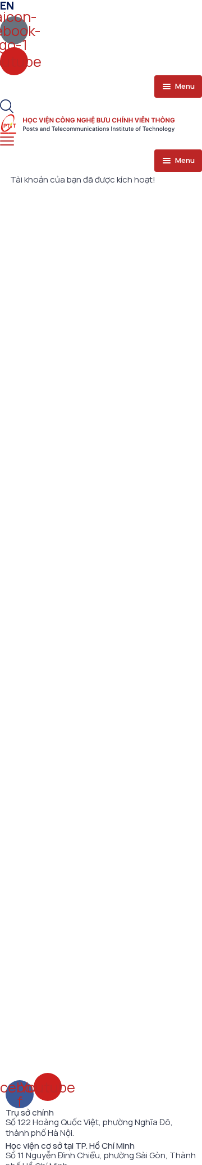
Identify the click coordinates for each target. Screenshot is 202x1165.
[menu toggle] (7, 141)
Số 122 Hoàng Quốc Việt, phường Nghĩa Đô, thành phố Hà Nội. (89, 1128)
